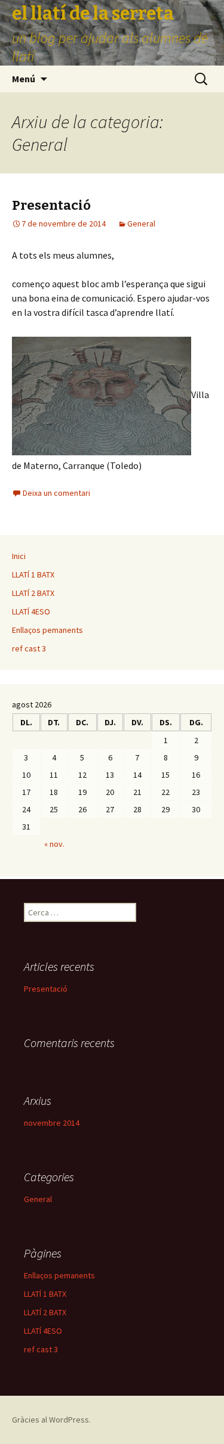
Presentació (51, 205)
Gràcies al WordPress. (51, 1419)
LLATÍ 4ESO (31, 611)
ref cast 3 (29, 648)
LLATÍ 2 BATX (33, 593)
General (141, 223)
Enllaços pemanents (47, 630)
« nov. (54, 844)
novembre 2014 (51, 1122)
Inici (19, 556)
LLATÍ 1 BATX (33, 574)
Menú (23, 79)
